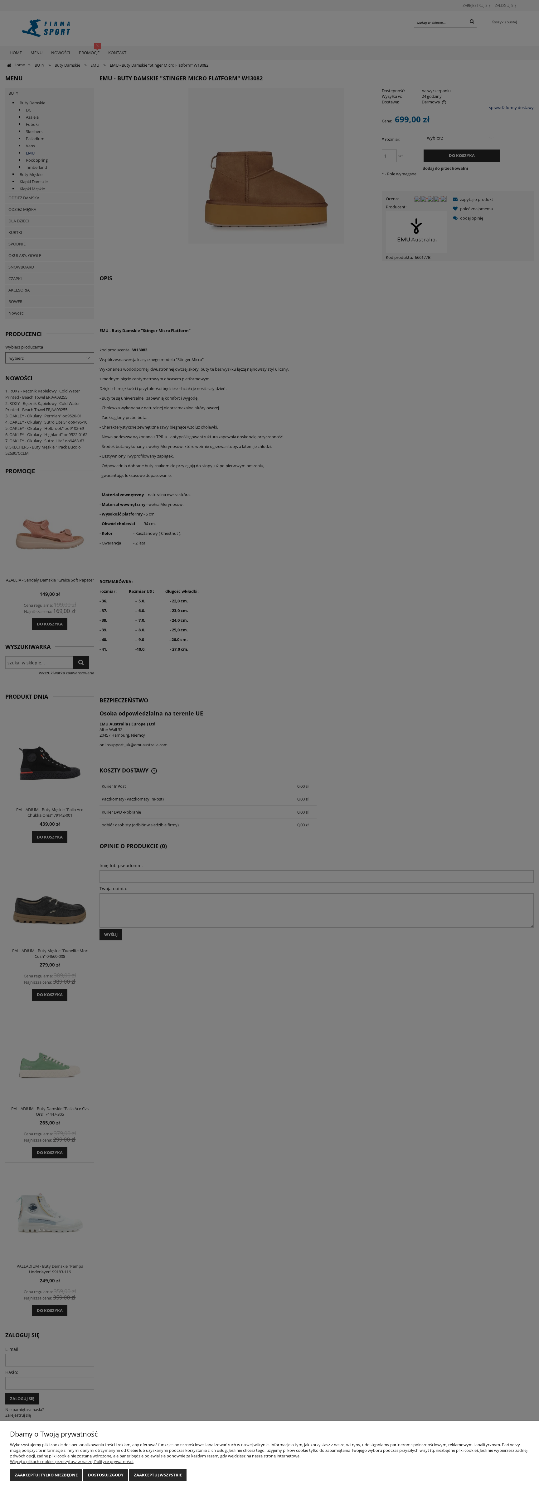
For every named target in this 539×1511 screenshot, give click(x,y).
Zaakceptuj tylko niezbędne (46, 1475)
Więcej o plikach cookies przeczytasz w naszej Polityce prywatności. (72, 1461)
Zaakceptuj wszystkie (158, 1475)
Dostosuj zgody (106, 1475)
